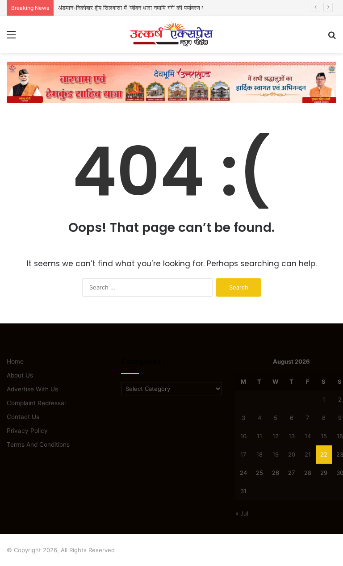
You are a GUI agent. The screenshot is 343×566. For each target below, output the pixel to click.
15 (324, 436)
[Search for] (331, 38)
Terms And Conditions (38, 444)
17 (243, 454)
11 (259, 436)
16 (340, 436)
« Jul (241, 513)
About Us (20, 375)
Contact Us (23, 416)
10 (243, 436)
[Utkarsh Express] (171, 34)
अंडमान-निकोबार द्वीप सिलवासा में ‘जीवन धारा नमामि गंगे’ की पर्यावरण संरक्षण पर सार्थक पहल (154, 7)
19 (275, 454)
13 (292, 436)
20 (291, 454)
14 (308, 436)
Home (15, 361)
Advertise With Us (32, 389)
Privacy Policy (27, 430)
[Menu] (11, 38)
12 (275, 436)
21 (308, 454)
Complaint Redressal (36, 403)
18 (259, 454)
